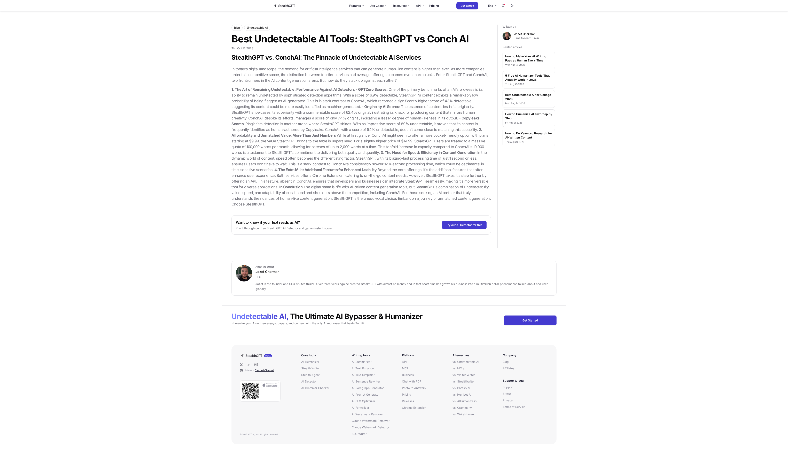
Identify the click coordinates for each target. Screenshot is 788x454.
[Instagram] (256, 364)
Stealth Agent (310, 375)
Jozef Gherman (525, 34)
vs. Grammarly (462, 407)
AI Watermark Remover (367, 414)
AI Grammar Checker (315, 388)
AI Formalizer (360, 407)
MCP (405, 368)
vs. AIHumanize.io (464, 401)
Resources (400, 5)
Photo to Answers (414, 388)
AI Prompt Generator (365, 394)
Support (508, 387)
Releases (408, 401)
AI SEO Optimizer (363, 401)
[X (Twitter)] (241, 364)
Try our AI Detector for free (464, 225)
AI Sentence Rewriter (366, 381)
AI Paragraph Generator (368, 388)
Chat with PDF (411, 381)
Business (408, 375)
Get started (467, 5)
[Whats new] (503, 5)
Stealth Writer (310, 368)
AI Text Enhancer (363, 368)
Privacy (508, 400)
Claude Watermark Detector (370, 427)
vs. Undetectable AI (465, 361)
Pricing (434, 5)
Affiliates (508, 368)
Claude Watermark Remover (370, 420)
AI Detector (309, 381)
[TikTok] (248, 364)
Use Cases (377, 5)
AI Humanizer (310, 361)
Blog (506, 361)
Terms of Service (514, 407)
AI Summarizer (361, 361)
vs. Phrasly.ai (461, 388)
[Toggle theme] (512, 5)
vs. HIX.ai (458, 368)
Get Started (530, 320)
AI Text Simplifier (363, 375)
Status (507, 393)
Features (355, 5)
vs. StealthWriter (463, 381)
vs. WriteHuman (463, 414)
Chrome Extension (414, 407)
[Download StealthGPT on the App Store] (260, 391)
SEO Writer (359, 434)
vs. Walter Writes (463, 375)
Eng (490, 5)
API (418, 5)
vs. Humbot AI (462, 394)
